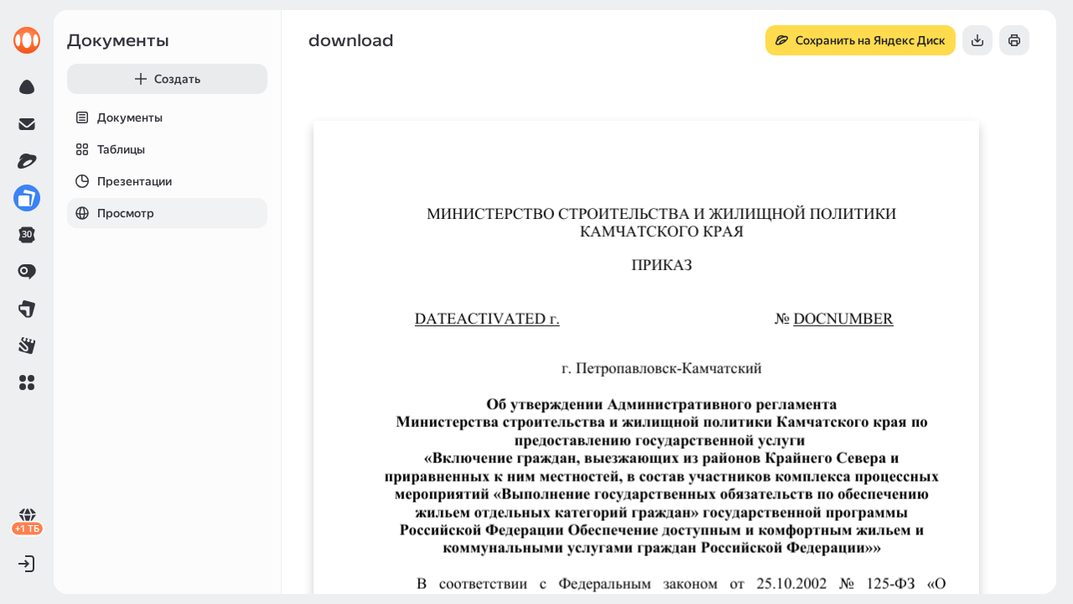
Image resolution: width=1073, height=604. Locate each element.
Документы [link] (118, 40)
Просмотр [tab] (125, 213)
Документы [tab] (130, 117)
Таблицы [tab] (121, 149)
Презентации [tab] (134, 181)
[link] (26, 40)
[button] (26, 382)
